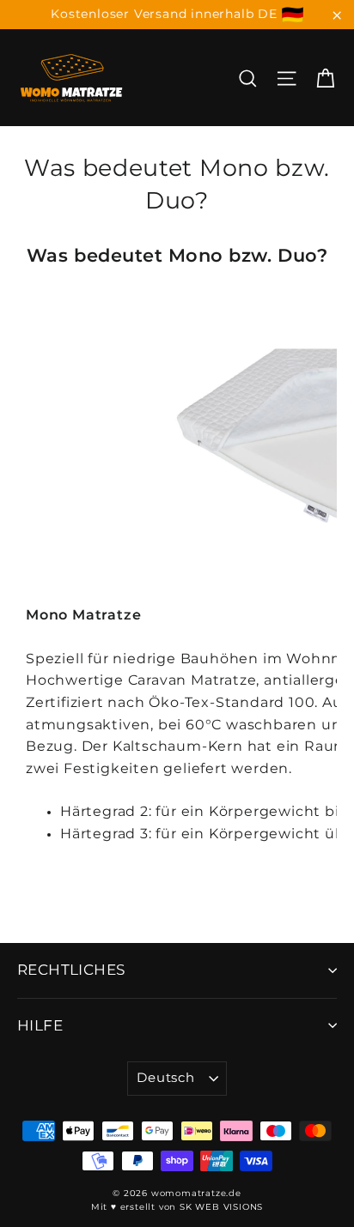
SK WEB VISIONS (221, 1206)
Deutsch (165, 1077)
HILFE (40, 1025)
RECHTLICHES (71, 969)
